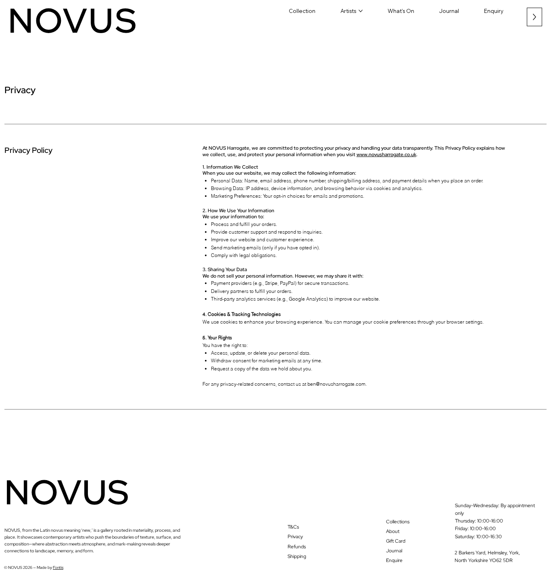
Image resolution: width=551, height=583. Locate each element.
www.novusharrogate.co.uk (386, 154)
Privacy (295, 536)
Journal (394, 550)
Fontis (58, 567)
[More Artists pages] (361, 11)
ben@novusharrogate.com (336, 384)
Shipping (297, 556)
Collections (397, 521)
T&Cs (293, 527)
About (392, 531)
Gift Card (395, 541)
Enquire (394, 560)
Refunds (297, 546)
